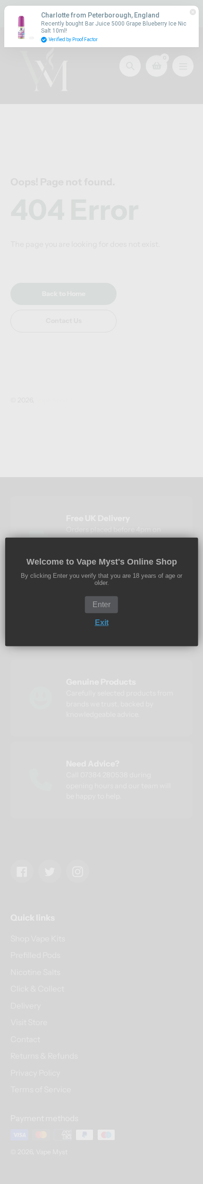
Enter (101, 605)
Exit (102, 622)
